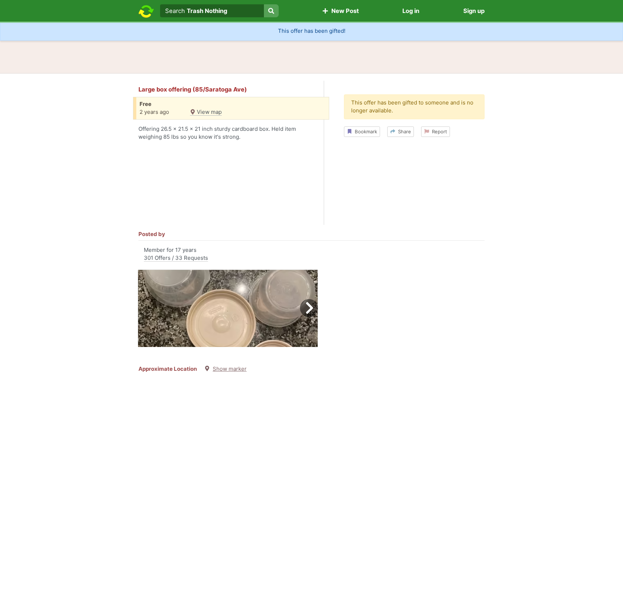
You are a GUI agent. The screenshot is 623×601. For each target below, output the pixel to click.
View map (208, 111)
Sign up (474, 10)
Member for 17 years (176, 254)
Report (438, 131)
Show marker (230, 368)
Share (403, 131)
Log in (410, 10)
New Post (343, 10)
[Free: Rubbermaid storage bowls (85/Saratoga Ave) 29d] (228, 308)
